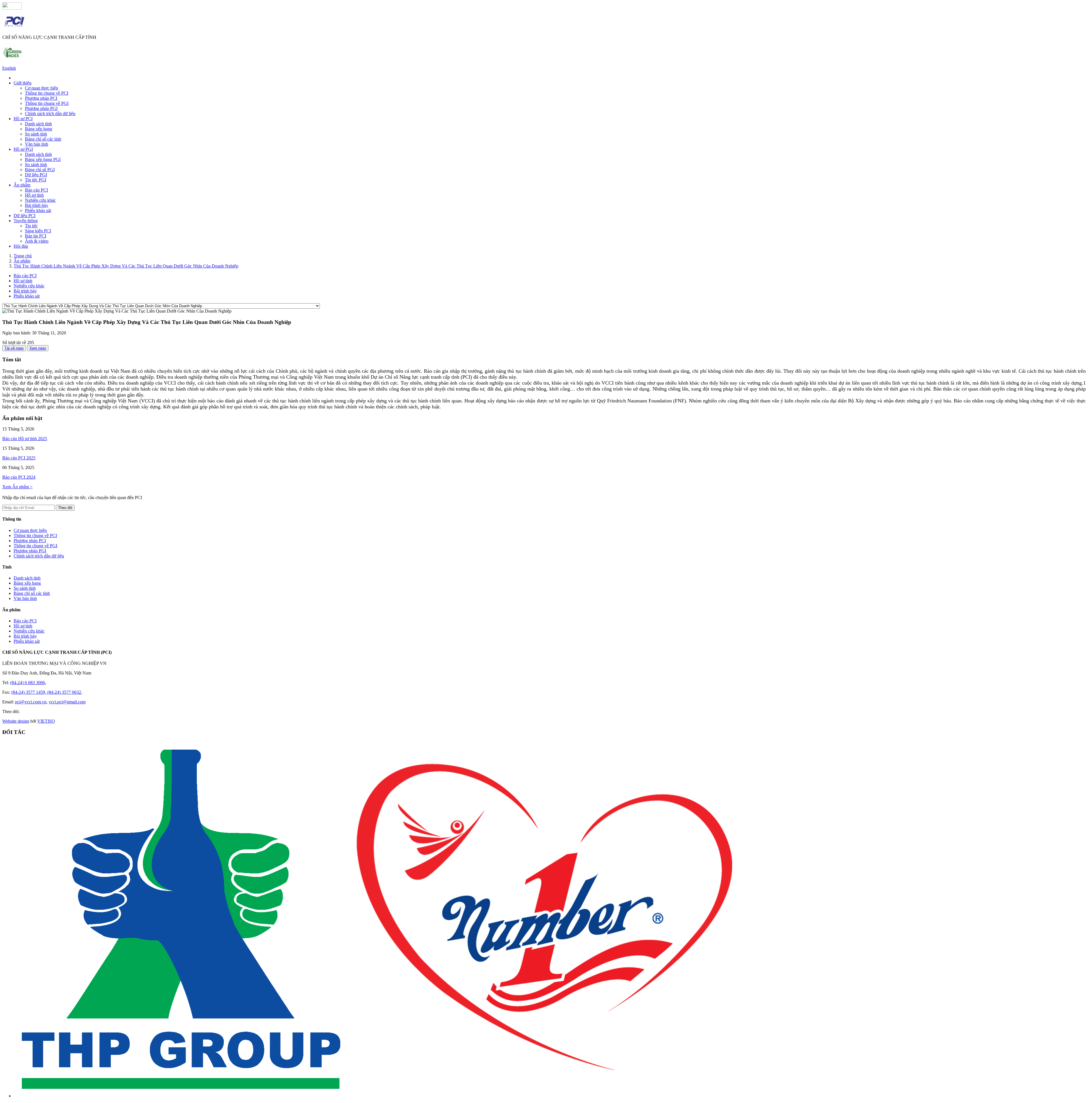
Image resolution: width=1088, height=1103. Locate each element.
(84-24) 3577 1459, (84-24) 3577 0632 (46, 692)
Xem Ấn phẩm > (17, 486)
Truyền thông (26, 220)
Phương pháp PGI (41, 108)
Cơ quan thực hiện (41, 88)
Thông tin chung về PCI (46, 93)
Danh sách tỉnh (38, 123)
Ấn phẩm (22, 185)
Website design (15, 721)
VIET (46, 721)
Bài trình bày (36, 205)
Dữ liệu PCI (24, 215)
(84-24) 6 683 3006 (27, 682)
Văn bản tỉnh (36, 144)
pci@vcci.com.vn (30, 701)
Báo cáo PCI (36, 190)
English (9, 68)
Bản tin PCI (35, 236)
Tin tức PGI (35, 179)
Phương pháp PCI (41, 98)
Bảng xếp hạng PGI (43, 159)
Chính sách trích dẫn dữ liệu (50, 113)
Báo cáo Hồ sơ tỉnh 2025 (24, 438)
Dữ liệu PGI (36, 174)
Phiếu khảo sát (38, 210)
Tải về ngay (14, 348)
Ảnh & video (36, 241)
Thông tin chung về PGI (47, 103)
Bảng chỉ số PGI (40, 169)
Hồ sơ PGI (23, 149)
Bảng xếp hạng (38, 128)
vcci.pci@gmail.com (67, 701)
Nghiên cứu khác (40, 200)
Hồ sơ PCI (23, 118)
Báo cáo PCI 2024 (18, 477)
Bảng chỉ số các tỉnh (43, 139)
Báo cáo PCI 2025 (18, 457)
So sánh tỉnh (36, 133)
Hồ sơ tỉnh (34, 195)
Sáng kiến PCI (38, 230)
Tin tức (31, 225)
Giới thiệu (22, 82)
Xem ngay (37, 348)
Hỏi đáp (21, 246)
